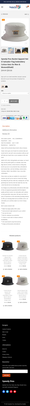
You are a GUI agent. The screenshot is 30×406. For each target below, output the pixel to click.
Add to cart (14, 101)
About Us (4, 349)
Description (6, 126)
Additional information (9, 130)
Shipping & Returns (7, 357)
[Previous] (4, 32)
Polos (3, 337)
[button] (5, 105)
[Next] (26, 32)
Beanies (4, 334)
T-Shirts (4, 340)
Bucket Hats (10, 111)
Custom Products (6, 329)
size (2, 90)
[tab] (15, 126)
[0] (27, 7)
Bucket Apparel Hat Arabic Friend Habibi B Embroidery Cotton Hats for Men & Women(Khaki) (22, 294)
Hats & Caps (16, 111)
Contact (4, 351)
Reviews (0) (6, 134)
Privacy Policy (5, 354)
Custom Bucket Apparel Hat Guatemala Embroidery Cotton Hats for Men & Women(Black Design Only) (7, 295)
